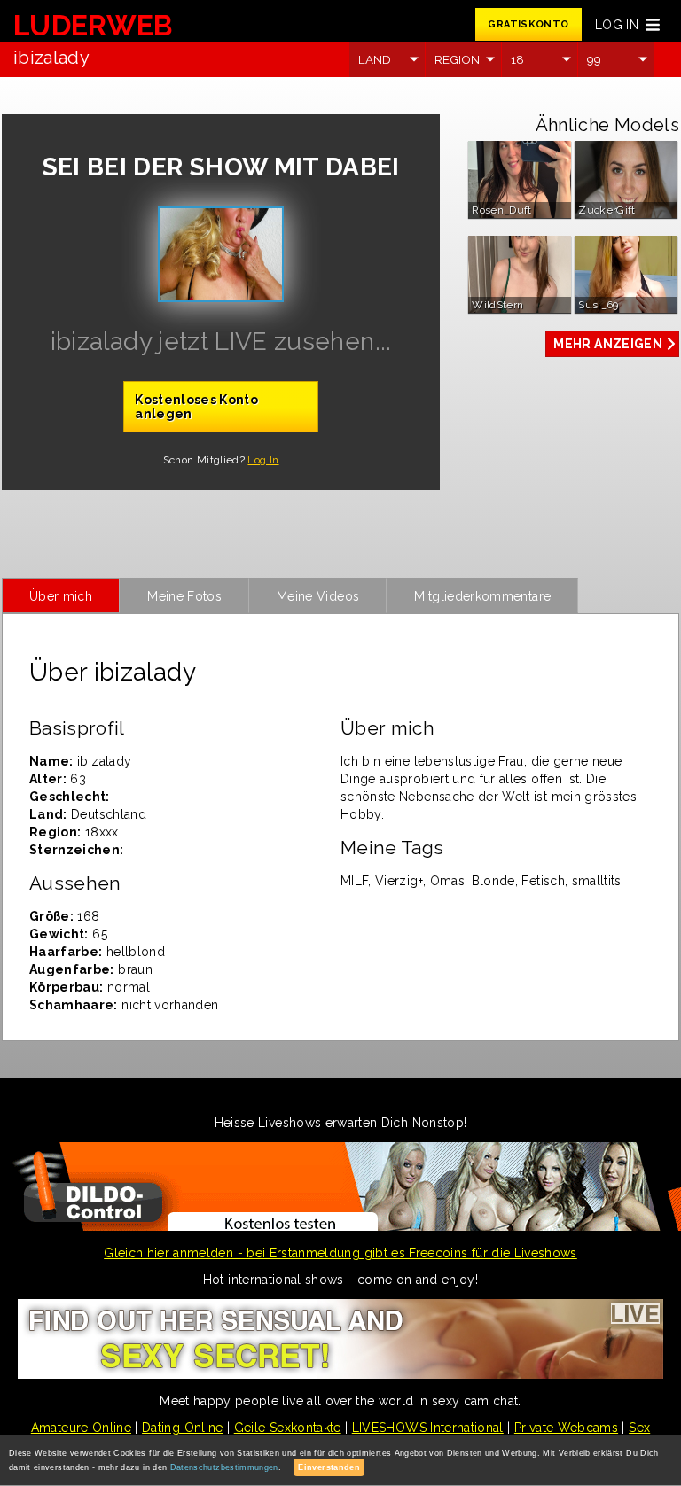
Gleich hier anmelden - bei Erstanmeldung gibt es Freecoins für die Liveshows (340, 1253)
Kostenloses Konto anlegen (196, 407)
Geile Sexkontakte (287, 1427)
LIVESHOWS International (428, 1427)
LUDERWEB (93, 25)
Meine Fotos (184, 596)
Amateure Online (81, 1427)
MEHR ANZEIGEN (607, 344)
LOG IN (616, 25)
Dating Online (182, 1427)
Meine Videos (318, 596)
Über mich (60, 596)
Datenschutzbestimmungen (224, 1467)
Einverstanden (329, 1467)
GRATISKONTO (528, 24)
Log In (262, 460)
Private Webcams (566, 1427)
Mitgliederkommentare (482, 596)
